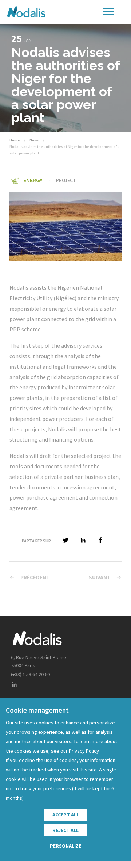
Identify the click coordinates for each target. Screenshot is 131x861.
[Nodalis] (26, 12)
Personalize (65, 846)
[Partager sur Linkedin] (83, 541)
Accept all (65, 814)
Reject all (65, 830)
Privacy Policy (84, 751)
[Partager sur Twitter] (65, 541)
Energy (33, 180)
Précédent (35, 577)
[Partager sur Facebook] (100, 541)
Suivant (100, 577)
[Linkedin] (14, 685)
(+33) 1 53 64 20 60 (30, 674)
